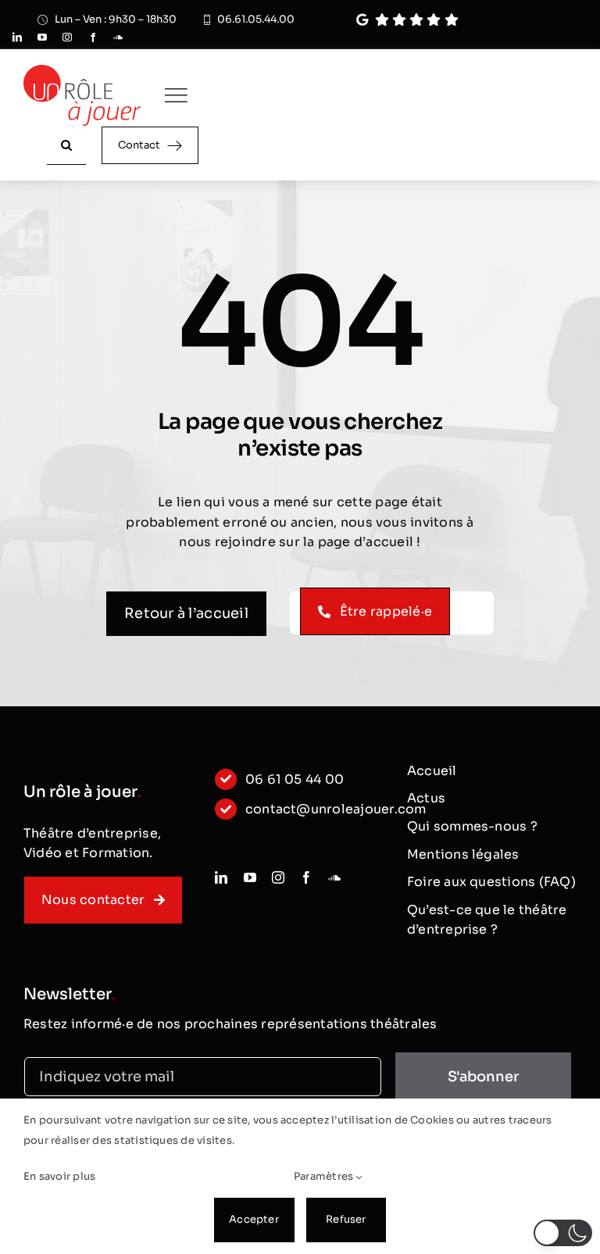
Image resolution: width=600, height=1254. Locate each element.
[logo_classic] (82, 71)
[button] (563, 1233)
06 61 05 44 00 (294, 779)
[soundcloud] (118, 37)
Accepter (254, 1219)
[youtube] (42, 37)
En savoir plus (59, 1176)
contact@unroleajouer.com (336, 809)
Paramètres (325, 1176)
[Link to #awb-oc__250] (176, 95)
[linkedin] (17, 37)
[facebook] (93, 37)
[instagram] (67, 37)
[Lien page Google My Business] (457, 19)
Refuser (346, 1219)
